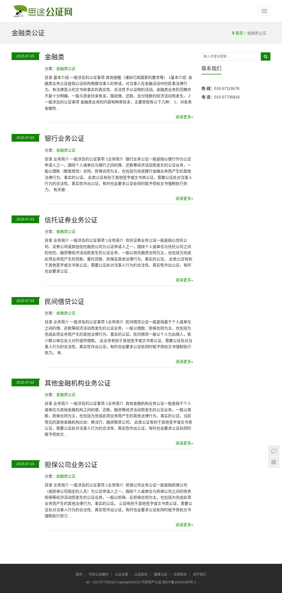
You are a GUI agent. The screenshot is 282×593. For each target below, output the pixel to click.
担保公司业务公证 (71, 464)
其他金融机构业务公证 (78, 383)
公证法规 (121, 574)
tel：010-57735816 (101, 582)
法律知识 (180, 574)
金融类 (54, 57)
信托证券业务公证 (71, 220)
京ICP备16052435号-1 (179, 582)
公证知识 (141, 574)
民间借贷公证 (64, 301)
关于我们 (199, 574)
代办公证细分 (99, 574)
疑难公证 (160, 574)
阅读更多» (184, 117)
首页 (239, 33)
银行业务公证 (64, 138)
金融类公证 (65, 68)
